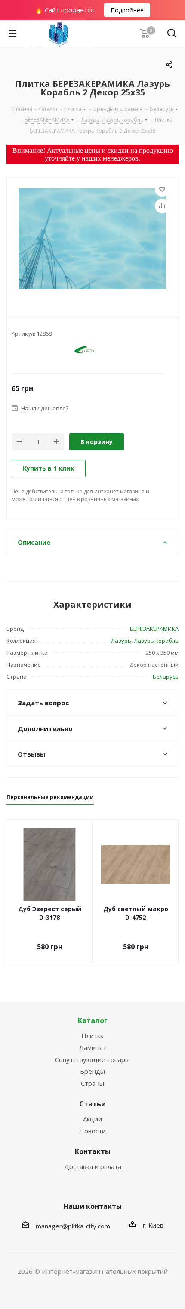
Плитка (92, 1035)
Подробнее (127, 10)
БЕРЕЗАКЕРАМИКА (154, 628)
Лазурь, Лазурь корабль (145, 640)
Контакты (93, 1151)
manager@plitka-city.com (73, 1226)
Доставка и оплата (92, 1166)
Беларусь (166, 676)
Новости (92, 1131)
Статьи (92, 1104)
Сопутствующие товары (92, 1059)
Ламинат (92, 1047)
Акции (92, 1119)
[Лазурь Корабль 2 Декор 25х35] (92, 239)
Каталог (93, 1020)
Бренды (92, 1071)
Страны (92, 1083)
